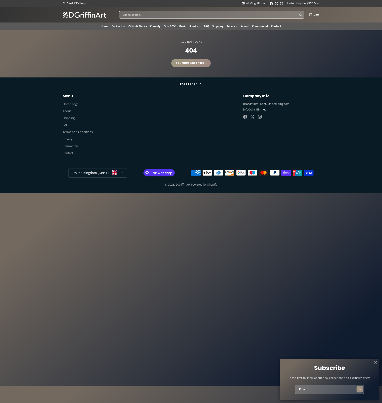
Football (117, 26)
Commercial (260, 26)
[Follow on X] (252, 117)
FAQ (206, 26)
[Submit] (360, 389)
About (245, 26)
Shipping (217, 26)
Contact (276, 26)
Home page (70, 104)
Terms (231, 26)
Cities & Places (137, 26)
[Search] (300, 14)
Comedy (155, 26)
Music (182, 26)
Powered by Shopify (204, 184)
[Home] (84, 15)
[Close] (375, 362)
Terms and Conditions (78, 132)
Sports (193, 26)
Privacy (68, 139)
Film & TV (169, 26)
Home (104, 26)
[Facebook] (245, 117)
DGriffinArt (183, 184)
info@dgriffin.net (256, 3)
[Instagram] (260, 117)
